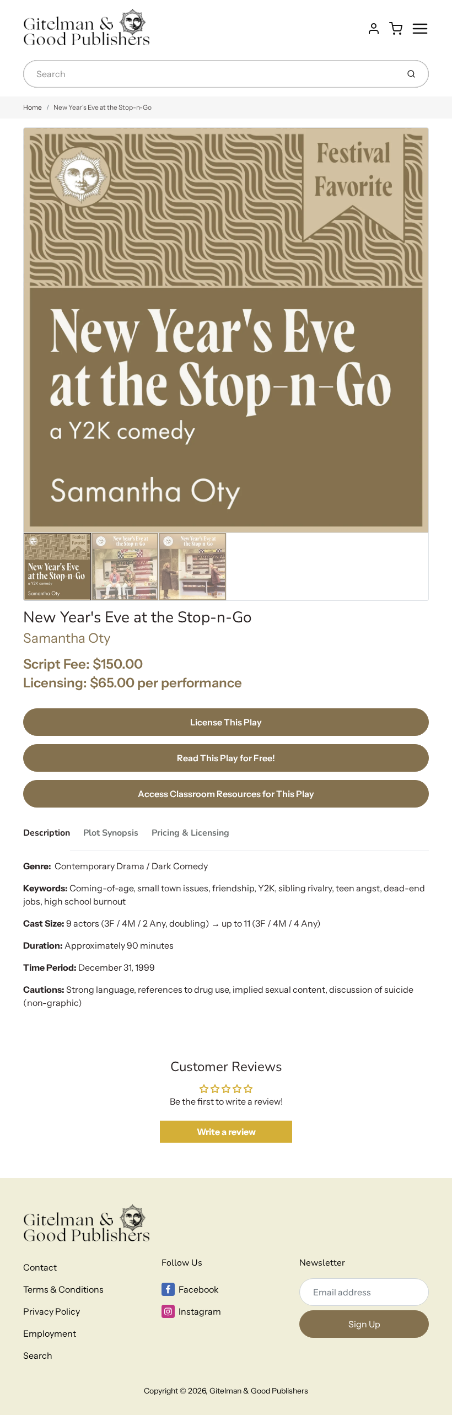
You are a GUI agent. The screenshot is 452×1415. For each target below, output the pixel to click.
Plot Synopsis (110, 833)
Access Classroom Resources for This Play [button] (226, 793)
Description (46, 833)
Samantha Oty (67, 638)
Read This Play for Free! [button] (226, 757)
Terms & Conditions (63, 1289)
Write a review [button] (226, 1131)
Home (32, 107)
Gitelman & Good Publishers (258, 1391)
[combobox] (209, 74)
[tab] (53, 836)
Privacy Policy (51, 1311)
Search (37, 1355)
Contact (40, 1267)
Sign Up (364, 1324)
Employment (49, 1333)
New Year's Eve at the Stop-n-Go (102, 107)
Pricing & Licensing (190, 833)
